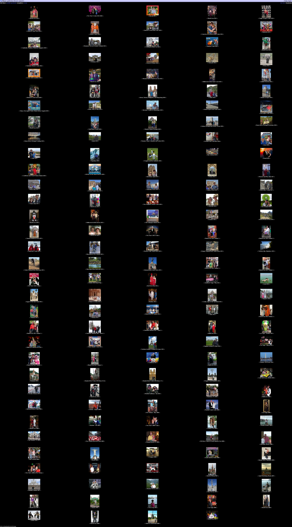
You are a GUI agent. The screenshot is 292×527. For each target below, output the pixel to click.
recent (25, 3)
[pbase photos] (3, 1)
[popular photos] (154, 1)
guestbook (13, 3)
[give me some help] (286, 1)
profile (8, 3)
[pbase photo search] (21, 1)
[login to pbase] (290, 1)
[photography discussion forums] (15, 1)
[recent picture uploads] (10, 1)
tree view (282, 3)
